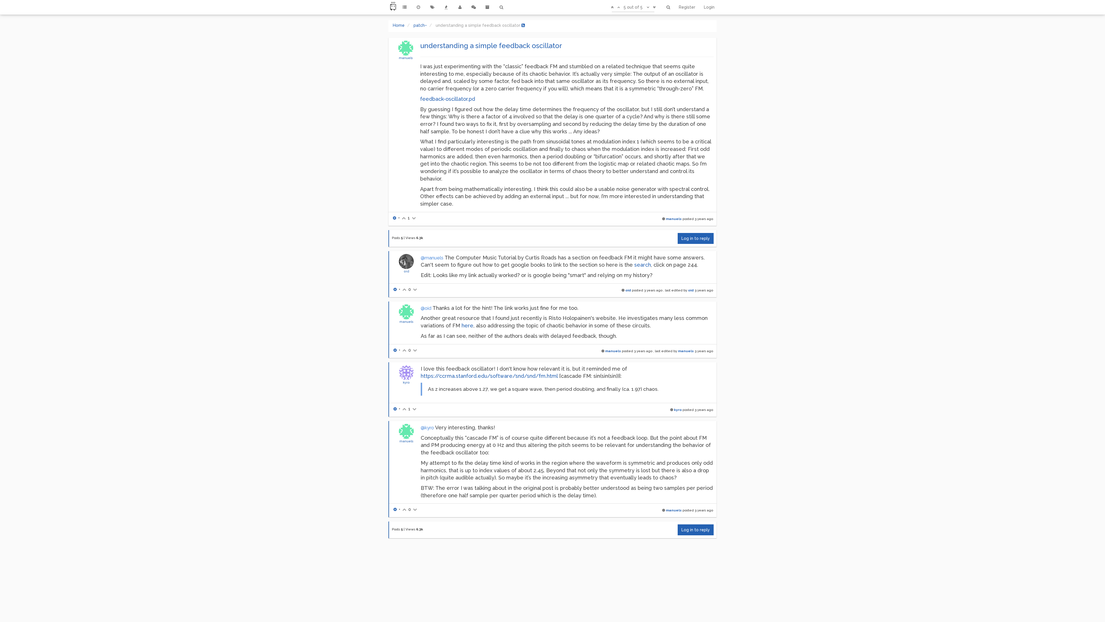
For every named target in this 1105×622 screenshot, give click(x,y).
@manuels (432, 258)
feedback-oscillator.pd (447, 99)
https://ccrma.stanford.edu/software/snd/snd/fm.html (489, 376)
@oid (426, 308)
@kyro (427, 428)
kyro (406, 382)
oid (406, 271)
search (642, 265)
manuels (406, 58)
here (467, 326)
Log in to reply (695, 238)
